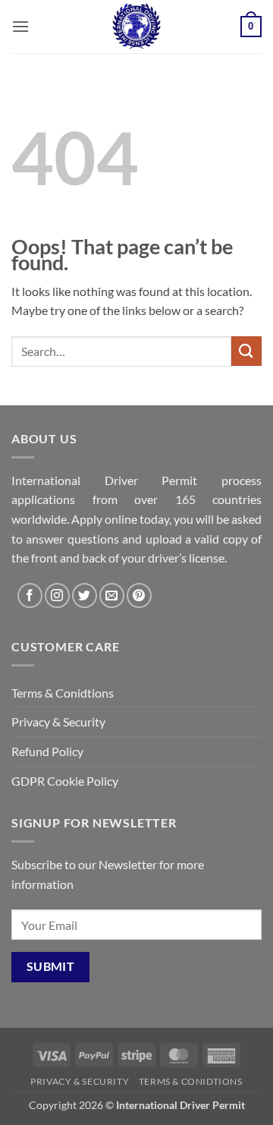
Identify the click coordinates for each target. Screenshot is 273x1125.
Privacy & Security (58, 721)
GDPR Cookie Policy (64, 781)
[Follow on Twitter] (84, 595)
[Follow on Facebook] (29, 595)
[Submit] (246, 351)
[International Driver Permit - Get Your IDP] (136, 26)
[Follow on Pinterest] (139, 595)
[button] (20, 26)
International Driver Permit (180, 1104)
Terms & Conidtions (62, 692)
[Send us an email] (111, 595)
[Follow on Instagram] (57, 595)
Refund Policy (47, 751)
